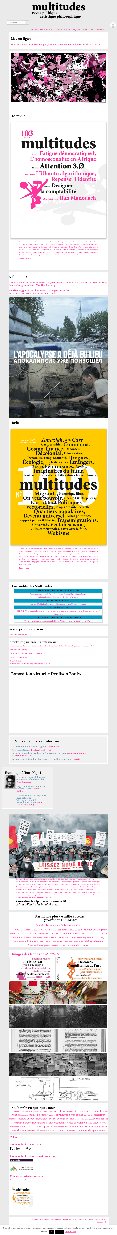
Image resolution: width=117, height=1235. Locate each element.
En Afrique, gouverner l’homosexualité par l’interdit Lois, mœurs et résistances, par (39, 291)
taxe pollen (88, 1115)
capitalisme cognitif (38, 1115)
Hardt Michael (37, 938)
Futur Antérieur (101, 1219)
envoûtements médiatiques (69, 1115)
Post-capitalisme (44, 1126)
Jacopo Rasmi (63, 282)
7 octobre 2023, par (21, 750)
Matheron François (97, 937)
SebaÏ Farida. (46, 941)
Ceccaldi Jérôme (24, 934)
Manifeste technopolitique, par (29, 44)
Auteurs (77, 925)
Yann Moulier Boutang (42, 285)
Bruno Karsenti (53, 746)
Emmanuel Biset (73, 44)
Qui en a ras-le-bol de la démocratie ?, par (32, 282)
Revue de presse (69, 1219)
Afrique (15, 1115)
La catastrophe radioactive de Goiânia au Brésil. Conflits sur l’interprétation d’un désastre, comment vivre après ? (51, 646)
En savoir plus (70, 1232)
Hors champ (23, 1115)
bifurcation (21, 1130)
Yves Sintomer (23, 782)
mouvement (31, 1130)
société (96, 1118)
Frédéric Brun (31, 941)
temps (70, 1122)
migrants (52, 1115)
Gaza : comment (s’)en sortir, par (28, 746)
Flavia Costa (93, 44)
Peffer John (49, 945)
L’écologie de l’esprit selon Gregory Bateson (26, 653)
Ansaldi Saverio (50, 930)
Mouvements (56, 1219)
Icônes (67, 29)
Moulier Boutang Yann (36, 930)
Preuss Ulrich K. (26, 938)
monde (73, 1130)
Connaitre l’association (40, 1219)
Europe (31, 1118)
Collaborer (66, 925)
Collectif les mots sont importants (89, 934)
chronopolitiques (63, 1130)
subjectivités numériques (84, 1119)
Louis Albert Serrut (41, 750)
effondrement (80, 1122)
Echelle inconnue (67, 937)
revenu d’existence (83, 1126)
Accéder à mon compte (18, 635)
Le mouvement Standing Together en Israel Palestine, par (42, 759)
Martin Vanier (82, 945)
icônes (97, 1126)
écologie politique (65, 1118)
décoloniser (61, 1111)
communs (13, 1119)
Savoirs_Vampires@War (18, 657)
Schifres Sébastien (93, 941)
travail (69, 1111)
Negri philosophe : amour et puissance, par (30, 787)
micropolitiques (30, 1122)
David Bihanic (19, 942)
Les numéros (46, 29)
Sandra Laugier (17, 285)
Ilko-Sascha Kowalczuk (64, 945)
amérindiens (43, 1123)
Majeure (76, 29)
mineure (40, 1130)
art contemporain (57, 1122)
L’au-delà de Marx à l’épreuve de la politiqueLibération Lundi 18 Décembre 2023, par (31, 799)
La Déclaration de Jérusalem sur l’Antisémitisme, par (39, 753)
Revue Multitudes (52, 934)
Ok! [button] (52, 1232)
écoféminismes (35, 1111)
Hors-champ (88, 29)
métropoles (14, 1127)
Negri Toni (61, 930)
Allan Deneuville (82, 282)
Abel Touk (50, 293)
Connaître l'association (47, 925)
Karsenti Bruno (68, 933)
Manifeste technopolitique (19, 649)
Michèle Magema (82, 938)
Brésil (104, 1126)
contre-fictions (100, 1111)
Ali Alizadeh (19, 930)
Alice (91, 1219)
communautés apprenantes (91, 1130)
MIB (26, 929)
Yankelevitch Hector (76, 942)
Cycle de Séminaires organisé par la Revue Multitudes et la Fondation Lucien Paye (58, 621)
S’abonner (33, 29)
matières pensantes (82, 1111)
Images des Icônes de (36, 954)
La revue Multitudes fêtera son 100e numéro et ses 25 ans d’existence (58, 604)
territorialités (92, 1123)
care (14, 1130)
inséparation (41, 1118)
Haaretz (76, 759)
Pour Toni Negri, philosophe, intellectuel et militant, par (31, 778)
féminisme (52, 1119)
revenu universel (20, 1111)
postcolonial (99, 1115)
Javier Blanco (55, 44)
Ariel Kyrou (99, 282)
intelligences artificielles (64, 1127)
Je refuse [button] (60, 1232)
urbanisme (49, 1130)
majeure (22, 1118)
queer (22, 1126)
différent (101, 1122)
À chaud (58, 29)
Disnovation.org (36, 945)
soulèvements (31, 1127)
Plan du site (102, 1222)
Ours (27, 1219)
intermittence (49, 1111)
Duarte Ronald (50, 937)
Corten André (37, 933)
